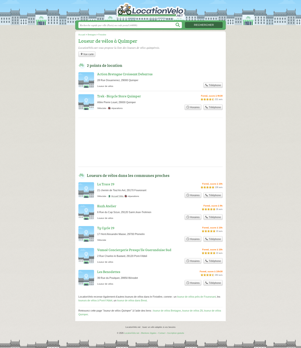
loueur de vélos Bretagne (167, 310)
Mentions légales (148, 333)
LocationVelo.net (150, 11)
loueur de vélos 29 (192, 310)
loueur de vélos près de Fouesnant (196, 296)
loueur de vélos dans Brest (132, 300)
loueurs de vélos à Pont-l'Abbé (95, 300)
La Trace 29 (105, 184)
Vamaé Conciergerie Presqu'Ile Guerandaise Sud (134, 249)
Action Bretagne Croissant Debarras (125, 74)
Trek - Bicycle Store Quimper (119, 96)
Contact (161, 333)
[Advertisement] (150, 145)
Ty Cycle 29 (105, 227)
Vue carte (88, 54)
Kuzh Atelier (106, 206)
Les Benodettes (108, 271)
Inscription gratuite (175, 333)
